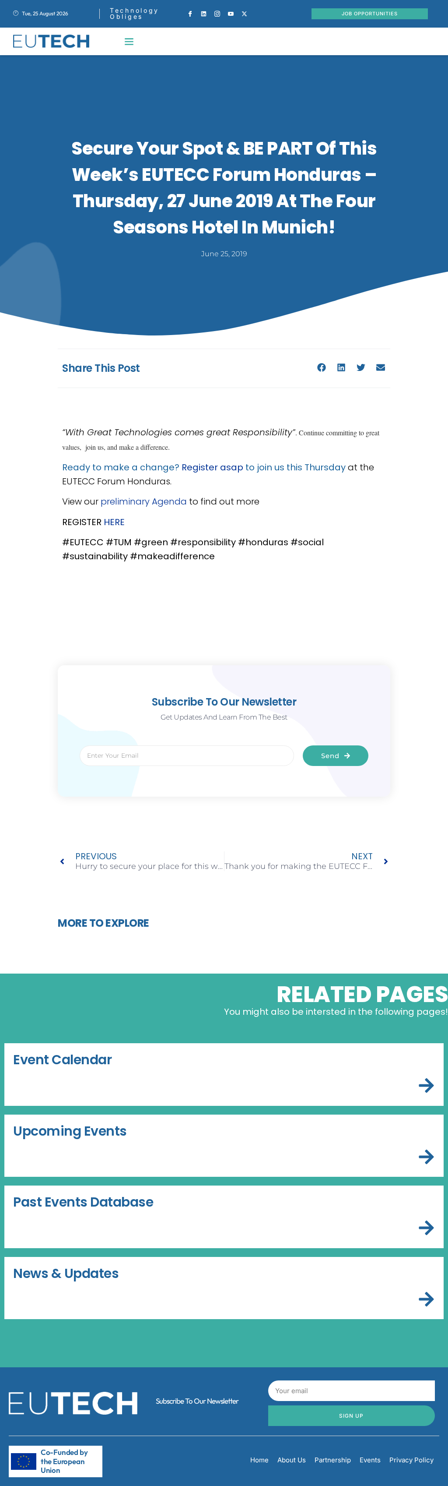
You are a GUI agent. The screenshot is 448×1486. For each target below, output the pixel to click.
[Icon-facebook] (190, 13)
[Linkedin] (204, 13)
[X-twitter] (244, 13)
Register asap (212, 467)
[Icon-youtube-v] (231, 13)
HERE (114, 522)
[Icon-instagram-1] (217, 13)
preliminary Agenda (144, 501)
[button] (129, 41)
